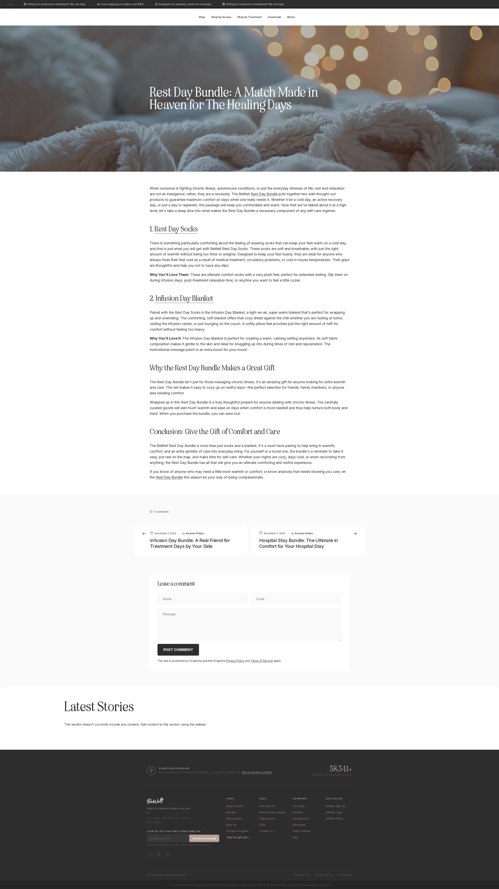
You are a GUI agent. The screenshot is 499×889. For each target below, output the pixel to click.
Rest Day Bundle (264, 194)
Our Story (298, 806)
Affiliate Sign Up (335, 806)
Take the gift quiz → (238, 837)
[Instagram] (159, 854)
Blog (295, 837)
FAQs (262, 824)
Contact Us (266, 830)
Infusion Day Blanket (183, 298)
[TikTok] (167, 854)
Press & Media (301, 830)
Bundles (231, 812)
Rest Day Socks (176, 229)
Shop (202, 17)
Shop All (231, 824)
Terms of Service (262, 660)
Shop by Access (221, 17)
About (291, 17)
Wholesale (299, 824)
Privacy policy (302, 874)
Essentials (274, 17)
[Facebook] (150, 854)
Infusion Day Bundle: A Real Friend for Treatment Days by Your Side (190, 543)
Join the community (204, 838)
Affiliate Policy (334, 818)
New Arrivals (234, 818)
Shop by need (234, 806)
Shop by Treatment (249, 17)
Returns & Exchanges (272, 812)
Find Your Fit (266, 806)
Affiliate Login (334, 812)
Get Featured (301, 818)
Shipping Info (267, 818)
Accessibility (344, 874)
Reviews (298, 812)
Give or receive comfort (257, 772)
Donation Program (237, 830)
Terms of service (324, 874)
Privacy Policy (235, 660)
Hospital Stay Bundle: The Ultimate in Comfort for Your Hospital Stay (298, 543)
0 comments (161, 511)
